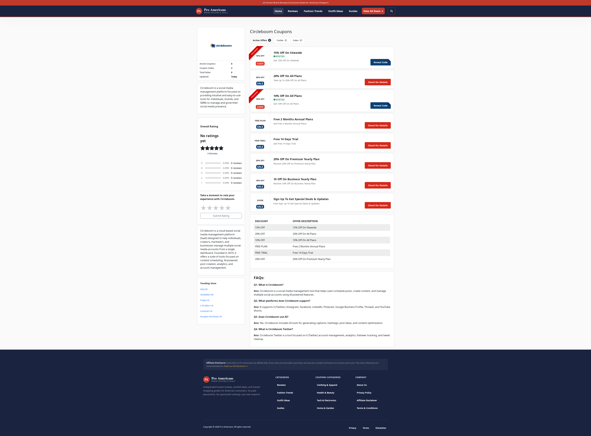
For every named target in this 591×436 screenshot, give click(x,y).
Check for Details (378, 82)
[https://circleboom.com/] (221, 43)
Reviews (281, 384)
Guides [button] (353, 11)
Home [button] (278, 11)
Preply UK (204, 300)
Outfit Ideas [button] (335, 11)
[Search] (391, 11)
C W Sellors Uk (206, 305)
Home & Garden (325, 408)
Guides (280, 408)
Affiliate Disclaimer (367, 400)
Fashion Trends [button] (313, 11)
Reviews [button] (293, 11)
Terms (366, 428)
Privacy (352, 428)
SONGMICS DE (206, 294)
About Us (362, 384)
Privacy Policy (364, 392)
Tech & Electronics (326, 400)
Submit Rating (221, 215)
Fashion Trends (285, 392)
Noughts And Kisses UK (211, 316)
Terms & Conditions (367, 408)
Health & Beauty (325, 392)
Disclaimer (381, 428)
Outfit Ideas (283, 400)
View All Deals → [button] (373, 11)
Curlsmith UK (206, 311)
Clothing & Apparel (327, 384)
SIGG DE (204, 289)
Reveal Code (381, 62)
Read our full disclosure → (236, 366)
